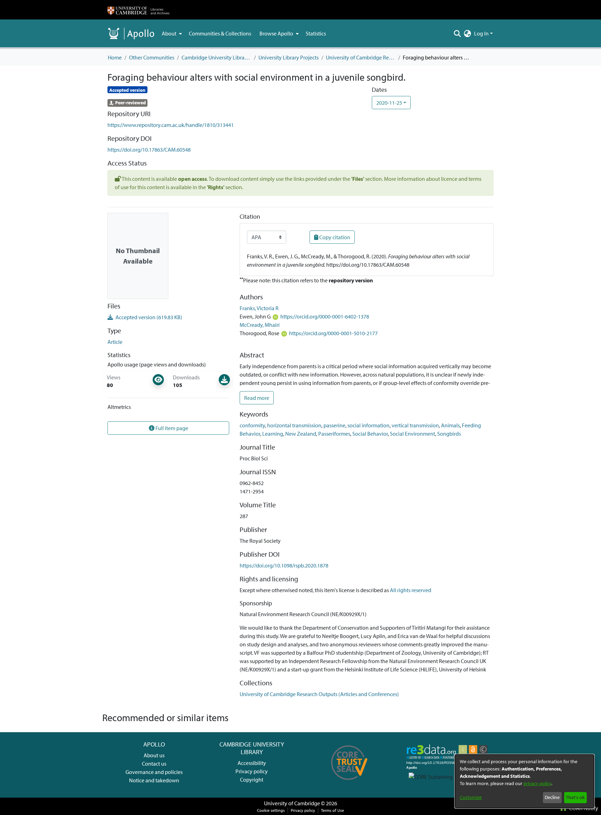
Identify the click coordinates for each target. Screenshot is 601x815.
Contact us (154, 763)
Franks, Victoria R (259, 308)
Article (114, 341)
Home (115, 57)
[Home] (138, 10)
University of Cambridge (292, 803)
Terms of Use (332, 810)
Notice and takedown (154, 780)
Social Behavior (370, 433)
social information (368, 425)
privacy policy (537, 783)
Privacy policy (251, 771)
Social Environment (412, 433)
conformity (252, 425)
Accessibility (252, 762)
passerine (334, 425)
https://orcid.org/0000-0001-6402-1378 (324, 316)
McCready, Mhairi (260, 324)
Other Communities (151, 57)
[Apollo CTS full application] (349, 782)
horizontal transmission (294, 425)
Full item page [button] (171, 428)
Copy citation (334, 237)
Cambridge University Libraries (216, 57)
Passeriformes (334, 433)
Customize (471, 797)
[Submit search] (457, 33)
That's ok (575, 797)
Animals (450, 425)
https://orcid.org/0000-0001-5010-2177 (333, 333)
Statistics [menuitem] (316, 33)
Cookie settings (271, 810)
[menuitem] (171, 33)
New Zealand (300, 433)
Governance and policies (154, 771)
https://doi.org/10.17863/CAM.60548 (149, 149)
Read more (256, 397)
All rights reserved (410, 590)
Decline (552, 797)
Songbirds (449, 433)
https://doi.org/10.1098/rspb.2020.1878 (284, 565)
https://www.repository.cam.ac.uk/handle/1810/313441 (170, 124)
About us (154, 755)
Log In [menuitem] (481, 33)
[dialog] (524, 781)
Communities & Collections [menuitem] (220, 33)
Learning (272, 433)
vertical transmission (415, 425)
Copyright (251, 779)
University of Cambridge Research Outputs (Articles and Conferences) (360, 57)
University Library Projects (288, 57)
